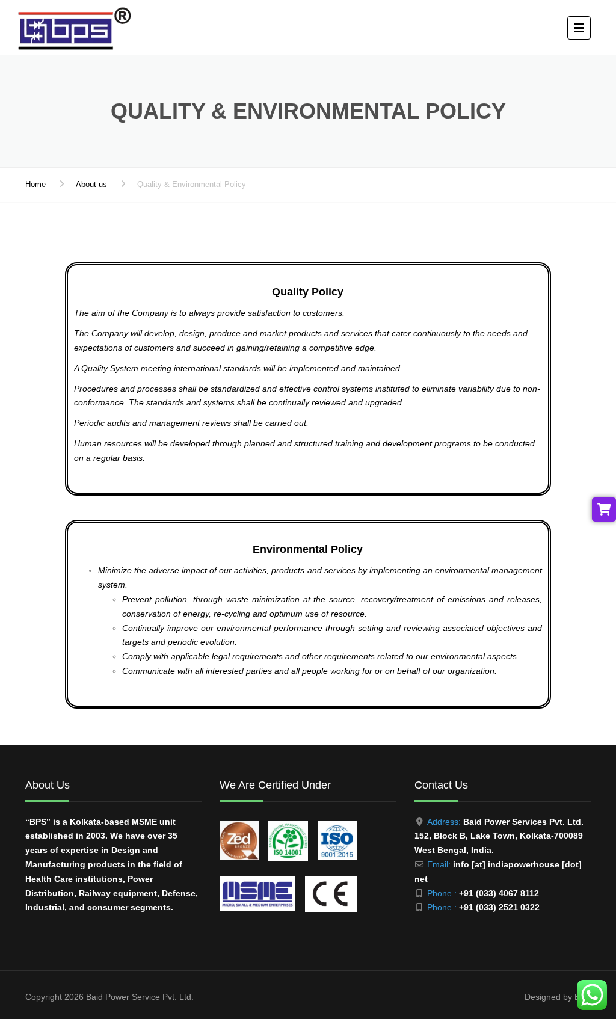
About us (91, 184)
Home (35, 184)
